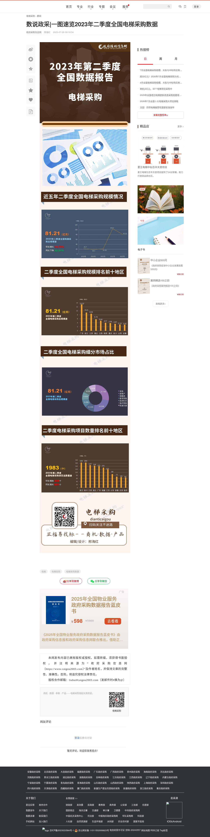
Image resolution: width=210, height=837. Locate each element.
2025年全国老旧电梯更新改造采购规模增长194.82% (165, 95)
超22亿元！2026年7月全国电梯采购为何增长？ (162, 76)
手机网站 (30, 821)
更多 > (181, 126)
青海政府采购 (83, 782)
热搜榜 (144, 50)
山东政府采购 (100, 782)
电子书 (141, 249)
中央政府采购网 (132, 810)
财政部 (69, 804)
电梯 (44, 571)
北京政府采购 (50, 771)
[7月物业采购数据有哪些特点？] (161, 212)
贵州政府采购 (133, 771)
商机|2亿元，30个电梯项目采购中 (156, 88)
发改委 (80, 804)
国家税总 (70, 810)
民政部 (91, 804)
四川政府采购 (33, 788)
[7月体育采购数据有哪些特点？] (161, 243)
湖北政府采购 (69, 777)
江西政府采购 (135, 777)
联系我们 (43, 815)
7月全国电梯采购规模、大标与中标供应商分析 (162, 70)
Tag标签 (164, 830)
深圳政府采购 (166, 782)
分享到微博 (73, 581)
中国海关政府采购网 (108, 815)
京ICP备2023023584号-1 (62, 830)
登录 (196, 6)
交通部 (95, 810)
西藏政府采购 (67, 788)
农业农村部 (123, 821)
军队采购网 (127, 815)
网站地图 (145, 830)
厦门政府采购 (83, 788)
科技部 (140, 815)
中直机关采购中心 (74, 815)
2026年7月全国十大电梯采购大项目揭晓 (159, 101)
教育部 (102, 804)
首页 (69, 6)
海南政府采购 (150, 771)
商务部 (112, 804)
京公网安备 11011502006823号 (93, 830)
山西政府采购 (116, 782)
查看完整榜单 (159, 114)
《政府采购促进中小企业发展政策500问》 (167, 267)
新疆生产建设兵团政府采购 (107, 788)
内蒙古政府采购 (169, 777)
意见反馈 (30, 804)
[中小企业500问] (144, 273)
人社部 (69, 821)
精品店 (144, 126)
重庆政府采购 (163, 788)
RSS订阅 (155, 830)
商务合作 (43, 804)
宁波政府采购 (33, 782)
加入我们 (43, 821)
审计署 (106, 810)
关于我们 (43, 810)
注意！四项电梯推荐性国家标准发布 (157, 107)
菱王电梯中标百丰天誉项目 (152, 167)
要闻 (39, 15)
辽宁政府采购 (152, 777)
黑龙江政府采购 (51, 777)
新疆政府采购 (129, 788)
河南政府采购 (33, 777)
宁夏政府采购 (50, 782)
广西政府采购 (116, 771)
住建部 (145, 804)
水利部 (110, 821)
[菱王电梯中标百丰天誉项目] (161, 150)
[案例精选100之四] (144, 293)
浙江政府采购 (146, 788)
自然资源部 (82, 821)
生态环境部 (97, 821)
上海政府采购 (150, 782)
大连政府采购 (67, 771)
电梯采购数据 (72, 571)
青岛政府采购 (67, 782)
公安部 (123, 804)
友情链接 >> (71, 798)
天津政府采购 (50, 788)
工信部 (134, 804)
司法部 (90, 815)
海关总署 (83, 810)
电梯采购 (30, 15)
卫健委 (117, 810)
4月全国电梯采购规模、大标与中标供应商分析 (162, 82)
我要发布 (30, 810)
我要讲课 (30, 815)
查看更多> (161, 303)
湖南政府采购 (85, 777)
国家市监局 (138, 821)
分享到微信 (100, 581)
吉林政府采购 (102, 777)
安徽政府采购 (33, 771)
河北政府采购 (166, 771)
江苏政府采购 (119, 777)
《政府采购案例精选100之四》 (165, 285)
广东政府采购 (100, 771)
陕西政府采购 (133, 782)
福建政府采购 (83, 771)
